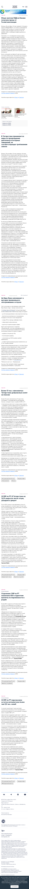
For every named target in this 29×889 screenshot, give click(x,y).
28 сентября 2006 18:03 (23, 133)
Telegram (21, 97)
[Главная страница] (15, 7)
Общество (3, 15)
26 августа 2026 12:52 (13, 295)
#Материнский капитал (7, 783)
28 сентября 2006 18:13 (23, 15)
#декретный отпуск (6, 576)
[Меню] (26, 6)
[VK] (4, 794)
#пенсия (14, 480)
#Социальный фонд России (8, 478)
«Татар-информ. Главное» (8, 93)
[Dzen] (18, 794)
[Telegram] (11, 794)
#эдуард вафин (21, 478)
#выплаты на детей (18, 576)
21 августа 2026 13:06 (24, 696)
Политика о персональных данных (8, 864)
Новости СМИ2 (6, 123)
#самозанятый (5, 480)
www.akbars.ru (17, 359)
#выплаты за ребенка (7, 683)
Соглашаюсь (15, 886)
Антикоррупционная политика (7, 866)
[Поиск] (2, 7)
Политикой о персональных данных (13, 882)
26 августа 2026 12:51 (24, 388)
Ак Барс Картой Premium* (8, 310)
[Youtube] (25, 794)
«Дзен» (16, 97)
